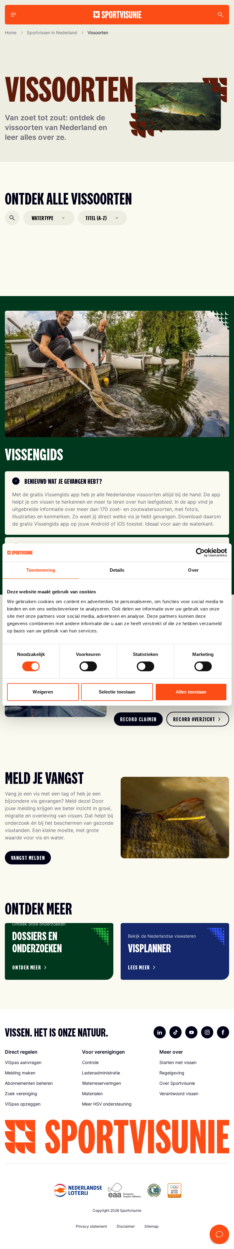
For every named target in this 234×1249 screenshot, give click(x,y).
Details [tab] (117, 570)
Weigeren (43, 691)
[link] (138, 719)
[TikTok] (175, 1032)
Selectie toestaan (117, 691)
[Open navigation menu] (13, 14)
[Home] (117, 14)
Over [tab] (193, 570)
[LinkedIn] (160, 1032)
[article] (59, 951)
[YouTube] (191, 1032)
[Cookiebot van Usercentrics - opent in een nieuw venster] (200, 552)
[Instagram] (207, 1032)
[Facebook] (223, 1032)
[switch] (88, 666)
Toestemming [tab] (40, 570)
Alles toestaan (191, 691)
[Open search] (12, 218)
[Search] (220, 14)
